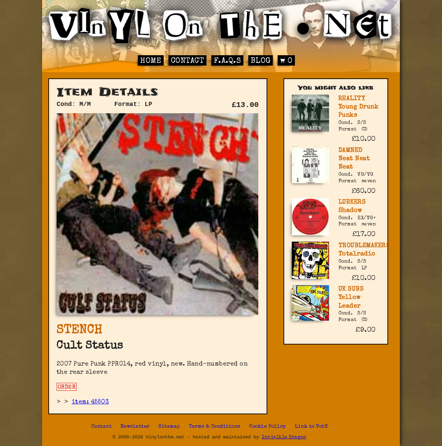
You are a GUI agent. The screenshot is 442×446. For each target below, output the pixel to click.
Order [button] (67, 387)
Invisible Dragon (284, 437)
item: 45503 (90, 402)
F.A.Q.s (227, 61)
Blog (261, 61)
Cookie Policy (267, 426)
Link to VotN (311, 426)
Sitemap (169, 426)
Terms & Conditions (214, 426)
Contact (187, 61)
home (150, 61)
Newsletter (135, 426)
